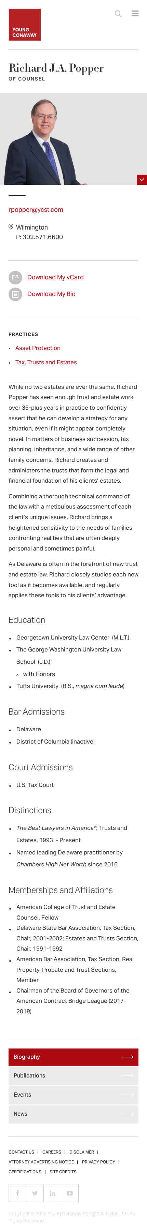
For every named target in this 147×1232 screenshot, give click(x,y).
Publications (29, 1076)
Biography (27, 1057)
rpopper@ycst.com (36, 210)
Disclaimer (81, 1152)
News (20, 1114)
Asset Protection (38, 348)
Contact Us (21, 1152)
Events (22, 1095)
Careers (51, 1152)
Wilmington (32, 228)
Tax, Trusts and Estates (46, 363)
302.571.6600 (43, 237)
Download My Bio (15, 294)
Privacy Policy (98, 1162)
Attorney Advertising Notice (41, 1162)
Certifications (25, 1172)
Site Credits (63, 1172)
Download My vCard (15, 277)
